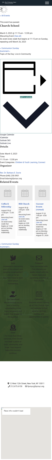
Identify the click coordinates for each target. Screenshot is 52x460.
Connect (41, 162)
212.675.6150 (16, 386)
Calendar (39, 299)
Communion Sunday (9, 48)
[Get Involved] (13, 294)
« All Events (5, 16)
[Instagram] (7, 395)
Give (13, 332)
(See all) (17, 36)
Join (13, 263)
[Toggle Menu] (47, 3)
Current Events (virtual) (40, 207)
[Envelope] (44, 395)
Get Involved (13, 299)
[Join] (13, 258)
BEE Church (24, 204)
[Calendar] (39, 294)
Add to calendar (26, 97)
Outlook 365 (5, 140)
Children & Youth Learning (26, 162)
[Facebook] (20, 395)
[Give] (13, 327)
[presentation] (7, 200)
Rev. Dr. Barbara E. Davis (10, 173)
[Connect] (39, 258)
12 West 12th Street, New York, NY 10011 (26, 383)
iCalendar (4, 137)
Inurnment (5, 51)
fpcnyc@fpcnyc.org (36, 386)
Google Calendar (7, 135)
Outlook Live (5, 143)
